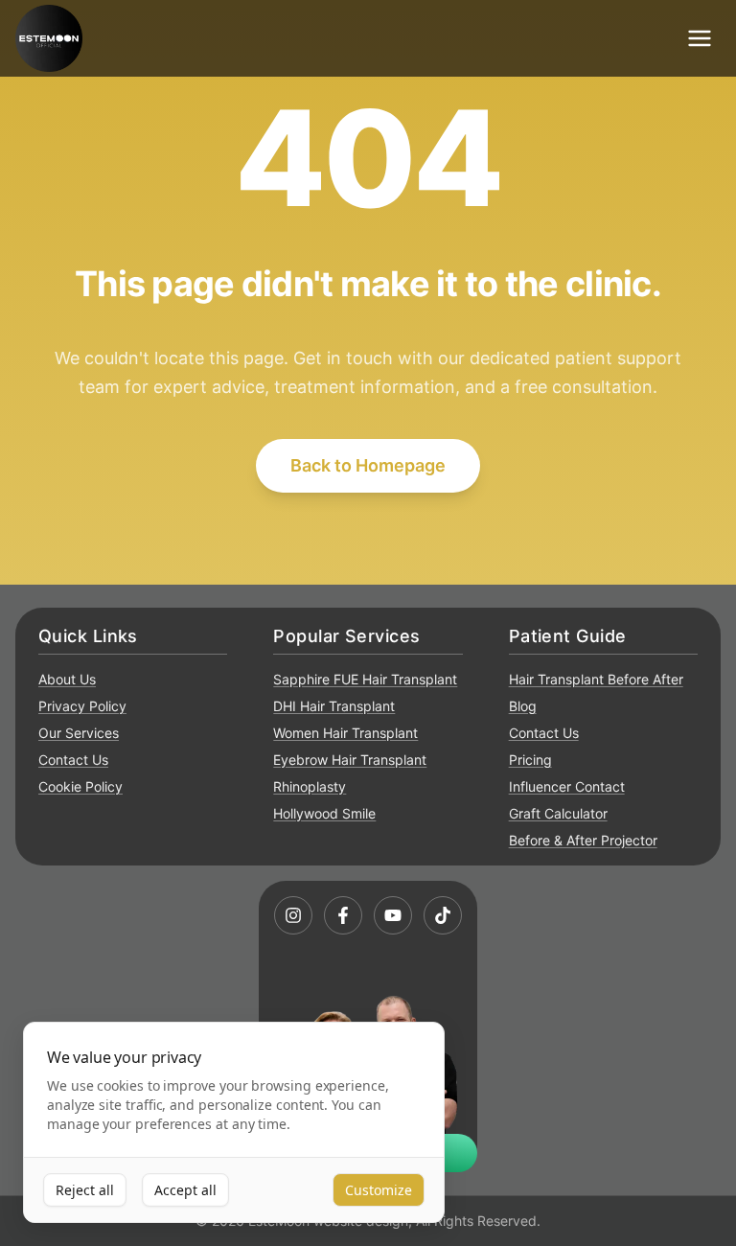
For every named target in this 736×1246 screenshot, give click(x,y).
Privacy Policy (82, 706)
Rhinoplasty (309, 786)
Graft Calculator (558, 813)
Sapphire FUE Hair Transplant (365, 679)
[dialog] (234, 1123)
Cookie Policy (80, 786)
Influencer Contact (567, 786)
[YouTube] (393, 915)
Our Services (78, 733)
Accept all (185, 1190)
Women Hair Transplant (345, 733)
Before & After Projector (583, 840)
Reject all (85, 1190)
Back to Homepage (368, 465)
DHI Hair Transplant (334, 706)
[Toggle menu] (699, 38)
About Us (67, 679)
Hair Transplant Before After (596, 679)
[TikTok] (443, 915)
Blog (523, 706)
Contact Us (73, 759)
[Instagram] (293, 915)
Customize (378, 1190)
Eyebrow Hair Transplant (349, 759)
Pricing (530, 759)
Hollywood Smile (324, 813)
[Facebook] (343, 915)
